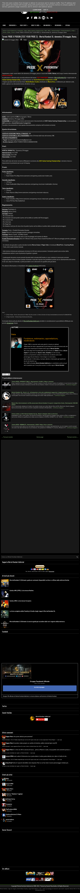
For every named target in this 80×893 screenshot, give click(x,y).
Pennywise (9, 804)
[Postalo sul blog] (5, 374)
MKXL (49, 30)
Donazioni (51, 571)
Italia (25, 30)
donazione (10, 323)
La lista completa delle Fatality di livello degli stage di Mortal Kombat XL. (33, 611)
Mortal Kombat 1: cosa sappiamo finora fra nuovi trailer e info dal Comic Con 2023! (22, 746)
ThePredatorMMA (11, 809)
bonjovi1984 (9, 756)
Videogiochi (13, 25)
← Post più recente (7, 437)
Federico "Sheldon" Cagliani (14, 794)
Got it (45, 10)
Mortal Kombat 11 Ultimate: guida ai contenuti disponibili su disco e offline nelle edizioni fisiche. (39, 580)
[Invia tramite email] (3, 374)
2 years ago (32, 766)
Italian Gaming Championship (36, 30)
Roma (8, 32)
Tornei (13, 32)
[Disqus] (40, 469)
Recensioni (58, 25)
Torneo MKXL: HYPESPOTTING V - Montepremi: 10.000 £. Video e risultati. (33, 381)
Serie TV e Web (35, 25)
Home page (40, 437)
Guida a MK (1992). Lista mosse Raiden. (22, 590)
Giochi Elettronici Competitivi (15, 30)
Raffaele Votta (10, 799)
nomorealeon (10, 819)
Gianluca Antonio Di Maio (13, 814)
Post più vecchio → (72, 437)
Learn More (37, 10)
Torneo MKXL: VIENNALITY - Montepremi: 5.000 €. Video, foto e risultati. (32, 424)
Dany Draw (9, 763)
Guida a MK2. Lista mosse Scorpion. (20, 601)
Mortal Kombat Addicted (31, 321)
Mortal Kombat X (56, 30)
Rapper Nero (9, 736)
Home (4, 25)
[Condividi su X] (7, 374)
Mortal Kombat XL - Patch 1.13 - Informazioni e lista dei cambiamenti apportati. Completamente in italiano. (43, 392)
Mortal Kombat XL (66, 30)
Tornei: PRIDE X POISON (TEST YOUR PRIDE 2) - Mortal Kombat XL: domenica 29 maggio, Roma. (39, 37)
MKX (45, 30)
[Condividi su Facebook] (9, 374)
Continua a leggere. (71, 384)
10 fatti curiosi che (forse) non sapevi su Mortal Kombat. (15, 753)
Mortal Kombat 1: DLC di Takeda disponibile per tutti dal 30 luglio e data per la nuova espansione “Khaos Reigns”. (29, 739)
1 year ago (59, 739)
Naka (7, 778)
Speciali (67, 25)
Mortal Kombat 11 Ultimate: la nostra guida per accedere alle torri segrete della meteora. (37, 621)
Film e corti (24, 25)
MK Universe (48, 25)
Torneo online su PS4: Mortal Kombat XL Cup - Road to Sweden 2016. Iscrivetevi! (35, 414)
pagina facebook (33, 266)
